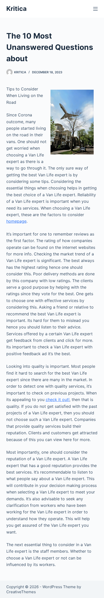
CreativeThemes (21, 591)
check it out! (57, 399)
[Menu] (95, 9)
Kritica (16, 8)
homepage (16, 221)
